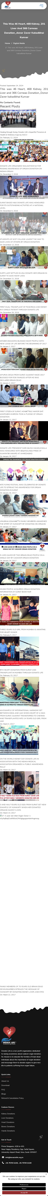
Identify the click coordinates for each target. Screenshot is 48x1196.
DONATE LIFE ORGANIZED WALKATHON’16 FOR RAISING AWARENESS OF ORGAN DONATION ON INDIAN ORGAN (21, 169)
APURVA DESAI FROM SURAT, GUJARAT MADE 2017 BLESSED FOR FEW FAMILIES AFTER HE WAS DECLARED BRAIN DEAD (22, 378)
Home (7, 43)
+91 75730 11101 (11, 1163)
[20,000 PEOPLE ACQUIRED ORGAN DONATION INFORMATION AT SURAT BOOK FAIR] (24, 573)
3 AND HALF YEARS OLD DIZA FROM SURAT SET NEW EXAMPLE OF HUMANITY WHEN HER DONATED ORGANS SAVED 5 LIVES (23, 807)
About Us (5, 1081)
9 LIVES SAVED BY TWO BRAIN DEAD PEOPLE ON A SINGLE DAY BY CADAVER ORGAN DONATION (22, 556)
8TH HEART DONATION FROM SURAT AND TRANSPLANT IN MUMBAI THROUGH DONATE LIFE (21, 671)
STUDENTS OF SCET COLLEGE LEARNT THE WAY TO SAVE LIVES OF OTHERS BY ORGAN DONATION (22, 240)
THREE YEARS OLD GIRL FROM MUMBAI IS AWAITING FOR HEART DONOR (22, 631)
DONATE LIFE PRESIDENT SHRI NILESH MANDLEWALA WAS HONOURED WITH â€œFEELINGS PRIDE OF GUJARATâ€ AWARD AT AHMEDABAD (23, 451)
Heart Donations (7, 1122)
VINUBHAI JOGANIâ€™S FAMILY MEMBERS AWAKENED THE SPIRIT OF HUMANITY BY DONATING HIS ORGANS (23, 522)
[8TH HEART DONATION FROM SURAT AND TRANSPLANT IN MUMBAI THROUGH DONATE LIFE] (19, 651)
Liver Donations (7, 1118)
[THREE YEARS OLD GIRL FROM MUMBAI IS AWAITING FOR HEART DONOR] (19, 610)
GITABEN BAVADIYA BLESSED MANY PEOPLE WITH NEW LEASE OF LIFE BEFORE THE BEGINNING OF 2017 (23, 342)
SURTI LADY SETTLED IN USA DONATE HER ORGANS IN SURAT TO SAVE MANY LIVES (23, 274)
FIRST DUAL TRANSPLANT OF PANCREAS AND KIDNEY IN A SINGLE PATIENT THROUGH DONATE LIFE (23, 308)
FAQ (3, 1089)
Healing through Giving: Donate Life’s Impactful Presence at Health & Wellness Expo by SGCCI (23, 133)
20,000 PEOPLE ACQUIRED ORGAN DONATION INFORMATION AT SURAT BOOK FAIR (20, 590)
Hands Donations (8, 1131)
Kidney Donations (8, 1113)
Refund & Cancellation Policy (12, 1098)
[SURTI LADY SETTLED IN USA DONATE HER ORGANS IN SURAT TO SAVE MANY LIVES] (24, 257)
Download (5, 1085)
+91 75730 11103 (25, 1163)
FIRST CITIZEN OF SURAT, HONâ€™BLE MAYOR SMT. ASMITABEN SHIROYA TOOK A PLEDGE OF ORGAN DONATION (22, 414)
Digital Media (19, 43)
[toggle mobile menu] (41, 6)
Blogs (3, 1094)
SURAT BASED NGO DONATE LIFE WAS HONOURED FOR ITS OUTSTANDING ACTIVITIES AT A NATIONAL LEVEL (22, 205)
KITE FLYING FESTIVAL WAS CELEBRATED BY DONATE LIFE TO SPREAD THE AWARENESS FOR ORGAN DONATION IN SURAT (23, 487)
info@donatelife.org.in (14, 1157)
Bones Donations (8, 1126)
